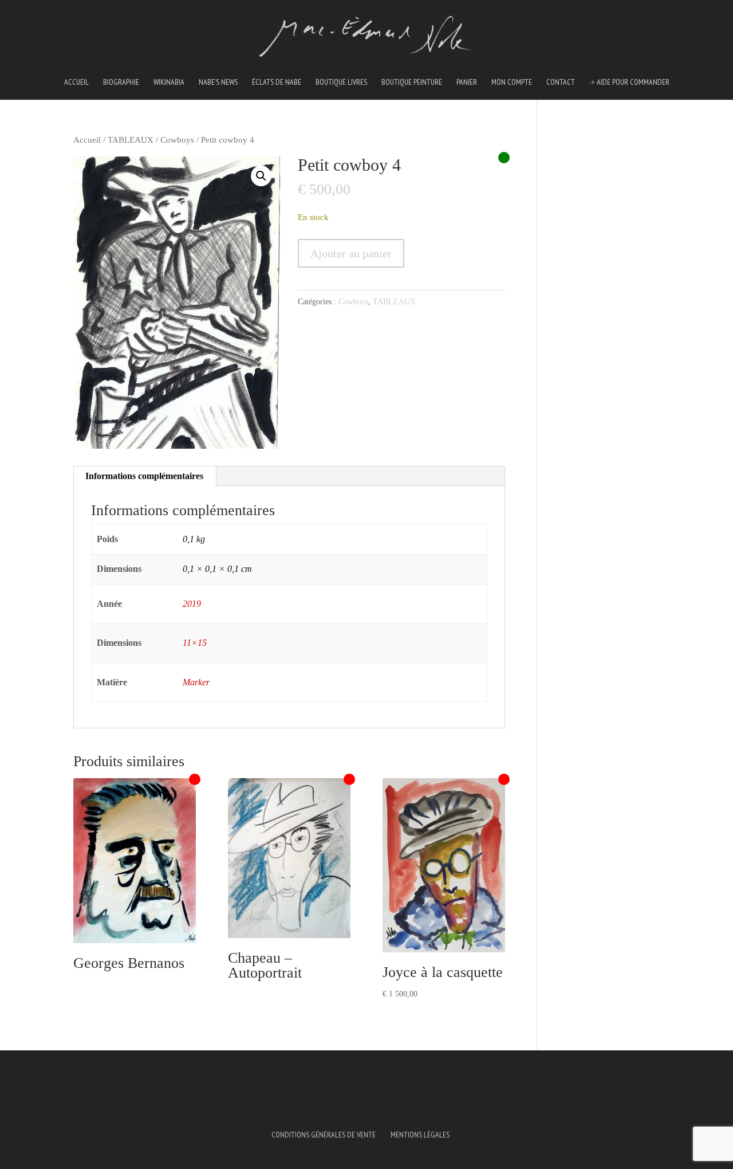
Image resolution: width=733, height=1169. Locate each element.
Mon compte (511, 82)
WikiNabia (168, 82)
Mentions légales (420, 1134)
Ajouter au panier (351, 253)
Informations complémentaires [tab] (144, 476)
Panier (466, 82)
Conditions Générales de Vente (323, 1134)
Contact (560, 82)
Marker (196, 682)
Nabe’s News (218, 82)
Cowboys (177, 139)
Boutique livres (341, 82)
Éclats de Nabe (276, 82)
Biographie (121, 82)
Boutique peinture (411, 82)
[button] (261, 176)
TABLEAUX (130, 139)
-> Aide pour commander (629, 82)
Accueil (76, 82)
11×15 (195, 643)
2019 (192, 604)
